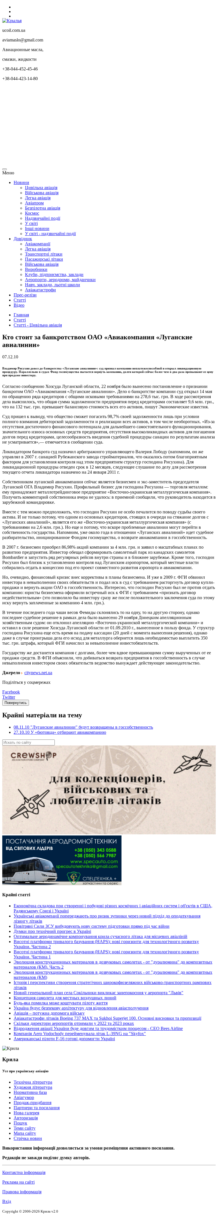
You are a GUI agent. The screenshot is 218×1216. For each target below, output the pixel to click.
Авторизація (26, 1117)
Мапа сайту (25, 1133)
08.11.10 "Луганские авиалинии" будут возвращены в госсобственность (83, 727)
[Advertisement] (109, 125)
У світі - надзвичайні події (50, 233)
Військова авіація (41, 192)
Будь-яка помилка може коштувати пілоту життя (61, 1002)
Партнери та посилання (37, 1107)
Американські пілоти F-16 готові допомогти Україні (64, 1038)
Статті (20, 300)
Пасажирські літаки (44, 259)
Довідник (23, 238)
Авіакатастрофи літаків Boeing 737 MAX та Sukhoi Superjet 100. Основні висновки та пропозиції (107, 1018)
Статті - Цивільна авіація (38, 325)
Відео (19, 305)
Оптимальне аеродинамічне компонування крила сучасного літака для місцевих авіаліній (100, 936)
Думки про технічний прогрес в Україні (52, 931)
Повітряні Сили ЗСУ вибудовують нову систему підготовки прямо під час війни (91, 926)
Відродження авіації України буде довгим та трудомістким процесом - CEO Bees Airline (98, 1028)
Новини (21, 182)
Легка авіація (38, 197)
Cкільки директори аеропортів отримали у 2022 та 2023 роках (74, 1023)
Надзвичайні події (42, 218)
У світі (31, 223)
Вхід (6, 1201)
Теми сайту (24, 1128)
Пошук (20, 1123)
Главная (21, 314)
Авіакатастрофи (40, 289)
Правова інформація (21, 1191)
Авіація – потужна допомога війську (49, 1013)
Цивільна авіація (41, 187)
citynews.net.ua (38, 672)
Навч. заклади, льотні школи (52, 284)
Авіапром (34, 202)
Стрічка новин (28, 1138)
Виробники (36, 269)
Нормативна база (30, 1092)
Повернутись (16, 703)
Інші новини (37, 228)
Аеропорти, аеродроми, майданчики (60, 279)
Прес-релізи (25, 294)
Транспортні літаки (43, 254)
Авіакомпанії (37, 243)
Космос (32, 213)
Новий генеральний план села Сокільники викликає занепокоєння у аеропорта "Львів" (98, 992)
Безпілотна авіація (42, 208)
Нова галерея (26, 1112)
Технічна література (33, 1082)
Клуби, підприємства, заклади (54, 274)
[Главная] (12, 20)
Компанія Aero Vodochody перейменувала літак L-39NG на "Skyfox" (80, 1033)
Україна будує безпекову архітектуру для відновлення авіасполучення (81, 1008)
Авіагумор (24, 1097)
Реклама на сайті (18, 1182)
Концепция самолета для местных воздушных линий (65, 997)
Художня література (33, 1087)
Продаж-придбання (32, 1102)
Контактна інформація (23, 1172)
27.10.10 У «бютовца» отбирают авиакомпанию (60, 732)
